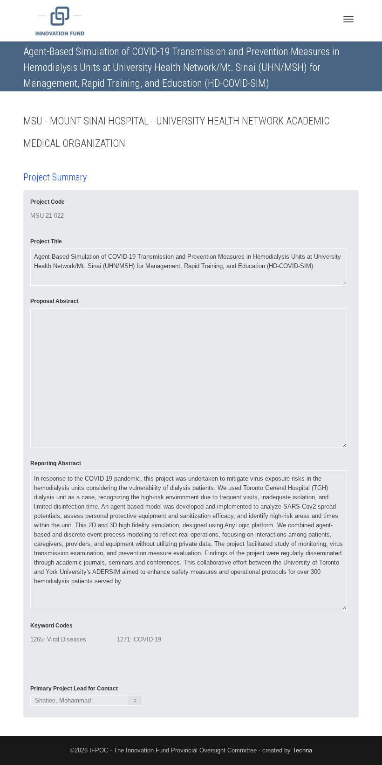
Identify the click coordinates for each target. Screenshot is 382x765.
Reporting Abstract (55, 463)
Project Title (46, 241)
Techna (302, 750)
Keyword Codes (51, 625)
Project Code (47, 202)
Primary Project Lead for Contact (74, 688)
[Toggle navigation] (348, 19)
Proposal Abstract (54, 301)
